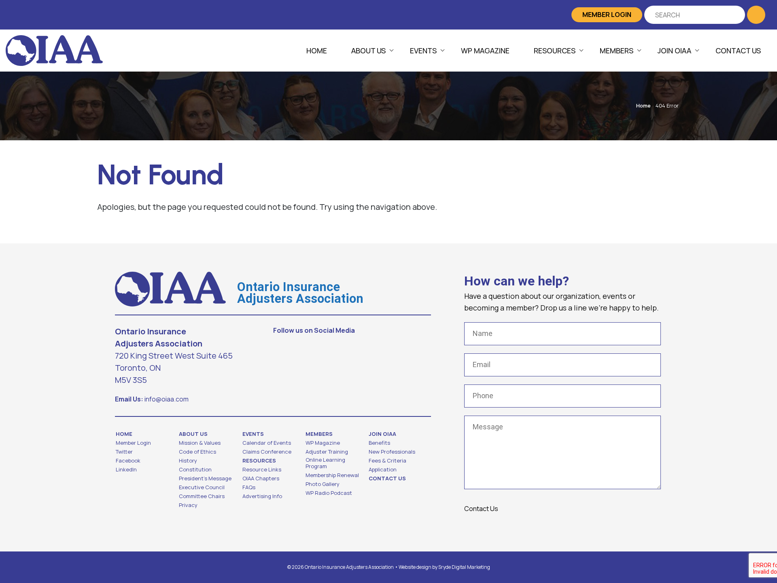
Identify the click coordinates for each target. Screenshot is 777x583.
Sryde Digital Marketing (464, 567)
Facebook (128, 460)
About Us (368, 50)
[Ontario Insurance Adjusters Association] (54, 49)
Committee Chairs (202, 496)
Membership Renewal (332, 475)
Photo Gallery (323, 484)
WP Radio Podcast (329, 492)
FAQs (248, 487)
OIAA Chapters (260, 478)
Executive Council (202, 487)
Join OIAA (674, 50)
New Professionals (392, 451)
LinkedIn (126, 469)
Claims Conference (266, 451)
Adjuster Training (327, 451)
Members (616, 50)
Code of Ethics (197, 451)
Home (316, 50)
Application (383, 469)
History (188, 460)
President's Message (205, 478)
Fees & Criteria (387, 460)
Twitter (124, 451)
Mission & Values (200, 442)
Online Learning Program (325, 463)
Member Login (606, 14)
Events (423, 50)
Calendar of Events (266, 442)
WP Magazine (485, 50)
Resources (554, 50)
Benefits (379, 442)
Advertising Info (262, 496)
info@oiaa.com (166, 399)
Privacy (188, 505)
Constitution (195, 469)
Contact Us (738, 50)
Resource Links (261, 469)
